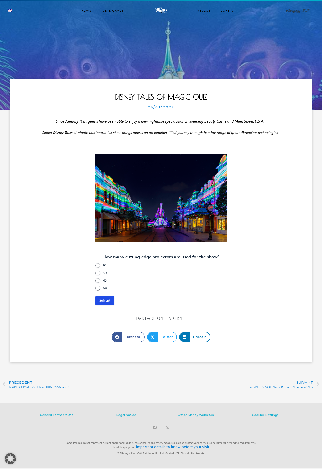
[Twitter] (167, 427)
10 (104, 265)
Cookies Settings (265, 415)
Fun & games (112, 10)
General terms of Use (57, 415)
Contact (228, 10)
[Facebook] (155, 427)
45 (105, 280)
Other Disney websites (196, 415)
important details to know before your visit (172, 447)
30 (105, 273)
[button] (128, 337)
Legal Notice (126, 415)
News (86, 10)
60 (105, 288)
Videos (204, 10)
